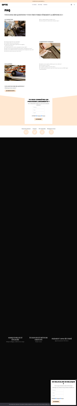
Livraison (35, 128)
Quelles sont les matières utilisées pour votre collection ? (51, 64)
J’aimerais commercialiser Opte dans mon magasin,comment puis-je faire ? (15, 45)
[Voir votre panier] (71, 5)
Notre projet (40, 4)
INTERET (34, 115)
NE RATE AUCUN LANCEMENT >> (38, 1)
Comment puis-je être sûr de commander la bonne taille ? (16, 47)
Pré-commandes (42, 128)
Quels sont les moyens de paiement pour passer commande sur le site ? (18, 48)
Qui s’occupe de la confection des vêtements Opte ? (49, 20)
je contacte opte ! (10, 90)
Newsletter (45, 4)
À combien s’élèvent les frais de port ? (12, 43)
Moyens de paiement (26, 128)
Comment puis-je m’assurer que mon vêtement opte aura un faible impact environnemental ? (53, 69)
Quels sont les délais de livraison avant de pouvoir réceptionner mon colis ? (19, 49)
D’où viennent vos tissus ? (45, 65)
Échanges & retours (51, 128)
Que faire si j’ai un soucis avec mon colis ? (13, 51)
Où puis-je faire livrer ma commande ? (12, 41)
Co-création (34, 4)
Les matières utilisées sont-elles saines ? (47, 66)
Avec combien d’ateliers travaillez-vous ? (47, 19)
